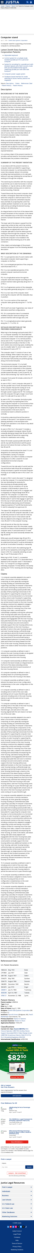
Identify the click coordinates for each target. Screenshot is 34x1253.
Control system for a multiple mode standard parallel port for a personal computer (16, 59)
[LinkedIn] (8, 1227)
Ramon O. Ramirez (20, 1019)
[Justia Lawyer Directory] (26, 1227)
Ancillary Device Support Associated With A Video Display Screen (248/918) (16, 1033)
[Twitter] (23, 1227)
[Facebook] (13, 1227)
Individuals (6, 1191)
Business (5, 1195)
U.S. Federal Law (8, 1204)
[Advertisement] (17, 22)
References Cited (26, 83)
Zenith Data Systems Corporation (17, 40)
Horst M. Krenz (13, 1015)
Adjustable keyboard (11, 55)
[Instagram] (16, 1227)
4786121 (4, 996)
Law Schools (6, 1200)
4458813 (4, 990)
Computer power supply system (14, 74)
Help (17, 1240)
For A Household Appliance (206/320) (13, 1037)
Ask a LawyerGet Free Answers (7, 1086)
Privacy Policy (17, 1246)
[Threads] (18, 1227)
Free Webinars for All (9, 1103)
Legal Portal (17, 1234)
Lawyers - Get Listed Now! (17, 1173)
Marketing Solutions (9, 1216)
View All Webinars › (17, 1142)
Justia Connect (17, 1231)
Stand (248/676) (19, 1029)
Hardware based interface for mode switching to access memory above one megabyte (17, 78)
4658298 (4, 993)
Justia (2, 6)
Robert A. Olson (20, 1021)
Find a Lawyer (6, 1159)
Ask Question (17, 1096)
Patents (8, 6)
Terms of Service (17, 1243)
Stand (13, 6)
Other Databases (8, 1212)
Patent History (6, 85)
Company (17, 1237)
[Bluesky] (21, 1227)
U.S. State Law (7, 1208)
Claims (17, 83)
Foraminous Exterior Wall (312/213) (19, 1035)
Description (10, 83)
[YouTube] (11, 1227)
